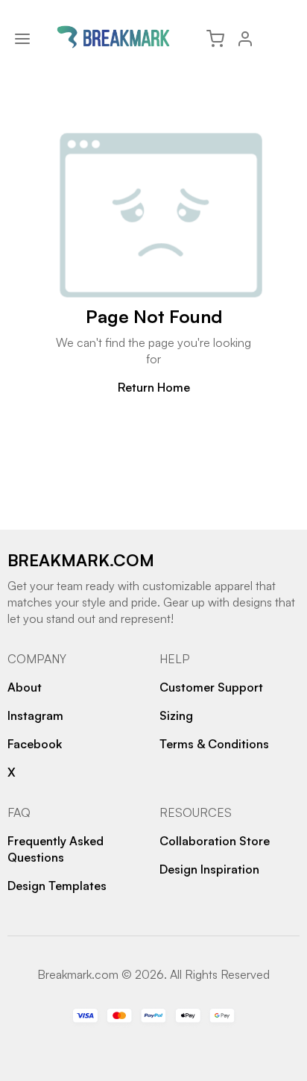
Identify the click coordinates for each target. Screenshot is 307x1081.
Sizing (176, 715)
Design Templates (57, 885)
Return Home (154, 387)
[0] (215, 39)
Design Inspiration (209, 869)
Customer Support (211, 687)
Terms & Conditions (214, 743)
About (24, 687)
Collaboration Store (214, 840)
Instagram (35, 715)
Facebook (34, 743)
